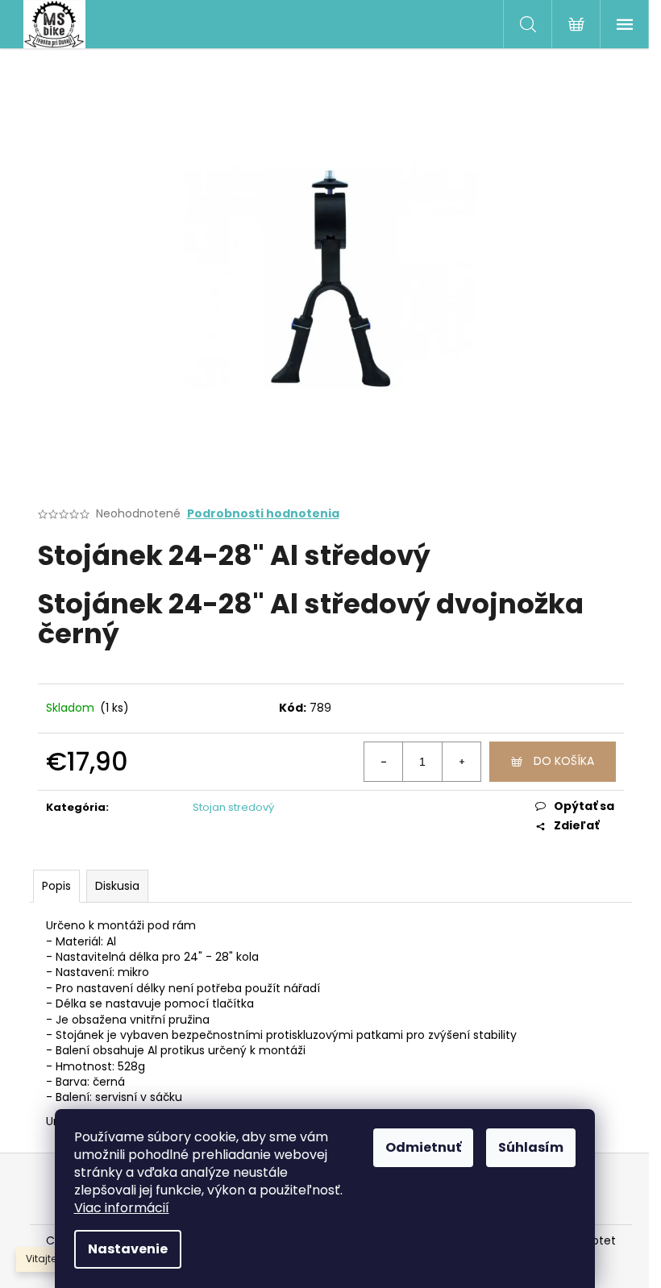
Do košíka (564, 761)
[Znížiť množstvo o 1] (383, 761)
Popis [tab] (56, 886)
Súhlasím (530, 1147)
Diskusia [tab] (117, 886)
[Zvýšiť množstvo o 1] (461, 761)
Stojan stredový (233, 807)
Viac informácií (121, 1208)
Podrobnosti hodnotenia (263, 513)
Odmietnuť (423, 1147)
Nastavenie (128, 1249)
